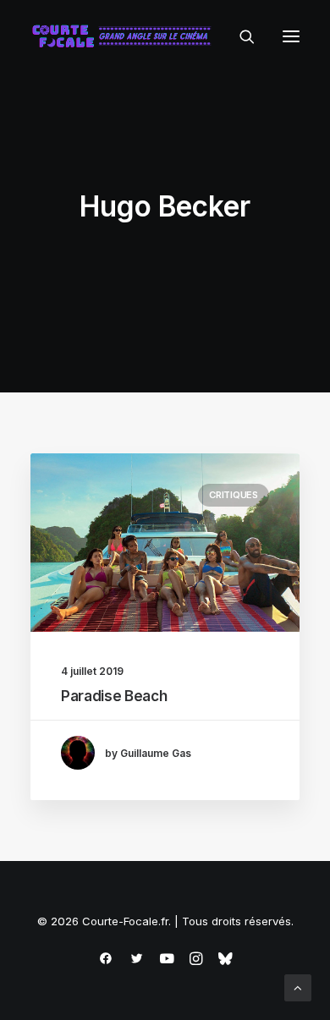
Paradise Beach (114, 696)
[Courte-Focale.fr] (125, 36)
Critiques (233, 495)
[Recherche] (239, 36)
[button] (291, 36)
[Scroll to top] (297, 987)
